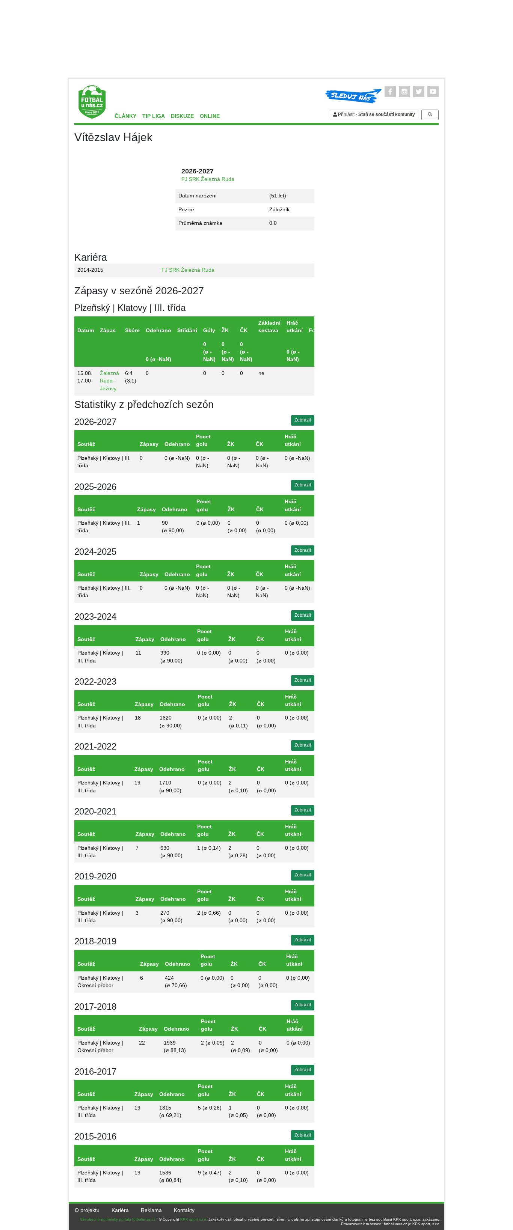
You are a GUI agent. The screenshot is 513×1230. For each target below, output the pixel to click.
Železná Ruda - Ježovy (109, 380)
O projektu (87, 1210)
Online (210, 116)
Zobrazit (302, 420)
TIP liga (153, 116)
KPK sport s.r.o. (193, 1219)
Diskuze (182, 116)
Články (125, 116)
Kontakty (184, 1210)
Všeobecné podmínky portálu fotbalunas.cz (117, 1219)
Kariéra (120, 1210)
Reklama (151, 1210)
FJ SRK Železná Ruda (207, 179)
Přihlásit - (376, 114)
